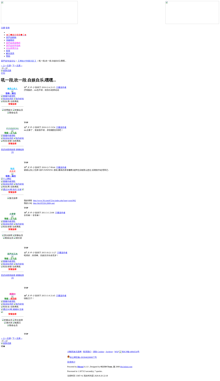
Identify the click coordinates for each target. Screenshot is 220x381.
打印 (3, 73)
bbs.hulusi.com (126, 367)
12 (25, 127)
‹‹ (4, 68)
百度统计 (71, 362)
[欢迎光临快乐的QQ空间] (23, 189)
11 (25, 87)
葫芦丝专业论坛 (8, 61)
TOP (26, 122)
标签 (8, 51)
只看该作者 (61, 87)
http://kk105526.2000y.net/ (44, 203)
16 (25, 296)
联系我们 (87, 352)
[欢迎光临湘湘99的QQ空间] (2, 312)
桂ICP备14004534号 (130, 352)
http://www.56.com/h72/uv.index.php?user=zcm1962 (54, 200)
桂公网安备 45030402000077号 (83, 357)
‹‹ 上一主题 (6, 65)
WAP (116, 352)
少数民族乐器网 (74, 352)
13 (25, 167)
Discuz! (80, 367)
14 (25, 213)
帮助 (8, 56)
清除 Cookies (98, 352)
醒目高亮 (10, 53)
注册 (3, 28)
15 (25, 253)
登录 (8, 28)
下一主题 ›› (17, 65)
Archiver (109, 352)
